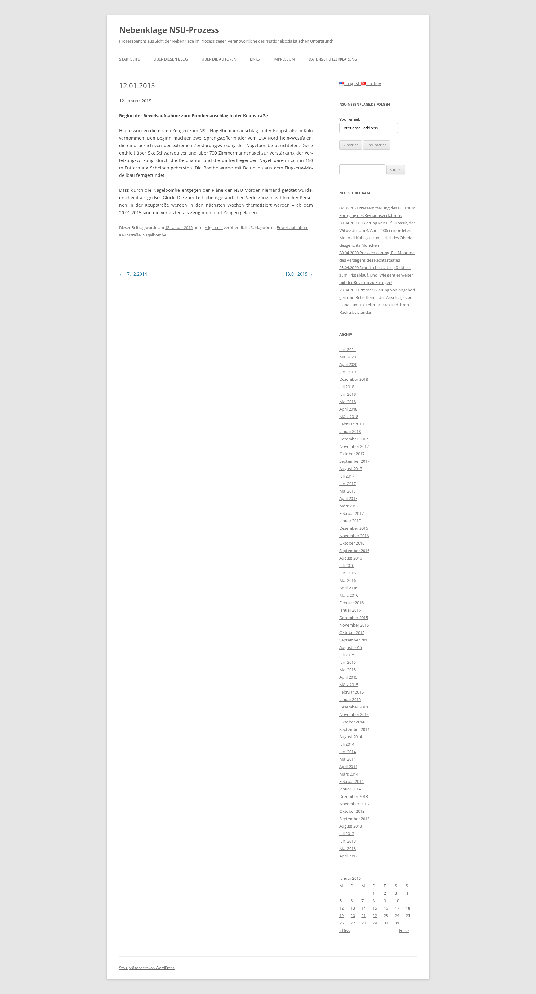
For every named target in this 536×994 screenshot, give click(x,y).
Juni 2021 (347, 349)
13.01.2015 (299, 274)
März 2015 (348, 684)
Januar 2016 (350, 610)
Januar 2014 (350, 789)
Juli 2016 (346, 565)
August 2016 (350, 558)
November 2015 (354, 625)
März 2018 (348, 416)
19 (341, 915)
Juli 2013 (346, 833)
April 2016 (348, 588)
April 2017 (348, 498)
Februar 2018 (351, 424)
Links (255, 59)
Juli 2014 (346, 744)
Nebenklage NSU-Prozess (169, 29)
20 (353, 915)
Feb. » (404, 930)
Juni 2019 (347, 372)
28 (363, 923)
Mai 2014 (347, 759)
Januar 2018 (350, 431)
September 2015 (354, 640)
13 (353, 908)
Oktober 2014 (351, 722)
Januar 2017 (350, 521)
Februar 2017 (351, 513)
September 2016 (354, 550)
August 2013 (350, 826)
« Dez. (344, 930)
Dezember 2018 (353, 379)
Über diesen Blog (171, 59)
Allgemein (214, 227)
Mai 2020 (347, 357)
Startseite (129, 59)
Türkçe (373, 83)
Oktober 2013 (351, 811)
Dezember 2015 (353, 617)
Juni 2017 (347, 483)
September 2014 (354, 729)
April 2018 (348, 409)
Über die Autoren (219, 59)
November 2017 (354, 446)
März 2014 (348, 774)
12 (341, 908)
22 (375, 915)
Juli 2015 (346, 655)
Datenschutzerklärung (333, 59)
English (352, 83)
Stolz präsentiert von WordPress (147, 967)
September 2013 (354, 818)
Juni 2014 (347, 751)
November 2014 (354, 714)
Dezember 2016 (353, 528)
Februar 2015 (351, 692)
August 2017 (350, 468)
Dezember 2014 (353, 707)
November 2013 (354, 804)
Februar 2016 (351, 602)
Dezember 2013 (353, 796)
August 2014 (350, 737)
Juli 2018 (346, 386)
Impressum (284, 59)
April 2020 (348, 364)
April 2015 (348, 677)
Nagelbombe (154, 235)
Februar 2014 (351, 781)
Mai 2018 (347, 401)
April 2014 (348, 766)
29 (375, 923)
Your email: (349, 119)
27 (353, 923)
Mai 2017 (347, 491)
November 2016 (354, 535)
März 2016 (348, 595)
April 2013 (348, 856)
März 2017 (348, 506)
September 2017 (354, 461)
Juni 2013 (347, 841)
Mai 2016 (347, 580)
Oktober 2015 (351, 632)
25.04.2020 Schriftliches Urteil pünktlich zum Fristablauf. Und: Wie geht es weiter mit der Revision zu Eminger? (376, 275)
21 (363, 915)
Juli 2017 (346, 476)
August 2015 (350, 647)
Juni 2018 (347, 394)
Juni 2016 (347, 573)
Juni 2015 (347, 662)
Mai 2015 (347, 669)
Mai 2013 (347, 848)
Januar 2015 (350, 699)
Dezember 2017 (353, 439)
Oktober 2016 (351, 543)
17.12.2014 (133, 274)
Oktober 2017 (351, 454)
